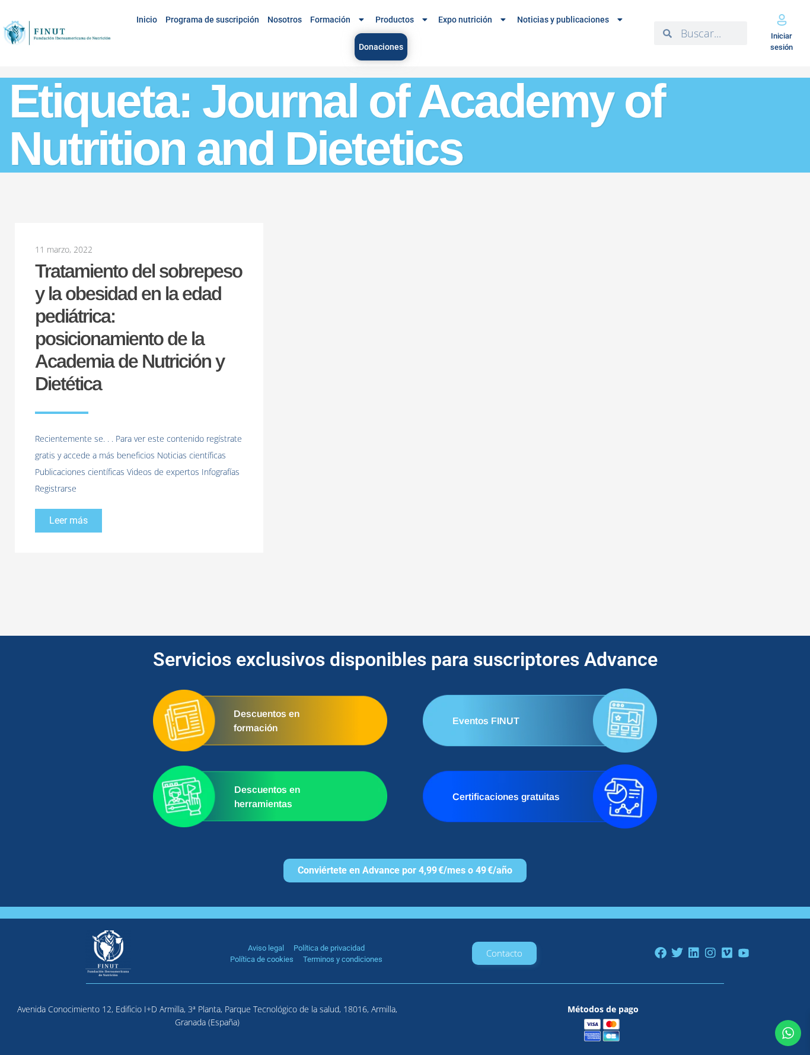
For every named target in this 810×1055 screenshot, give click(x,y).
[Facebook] (660, 953)
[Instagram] (710, 953)
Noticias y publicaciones (563, 19)
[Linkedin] (693, 953)
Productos (394, 19)
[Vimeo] (727, 953)
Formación (330, 19)
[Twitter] (677, 953)
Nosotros (284, 19)
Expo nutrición (465, 19)
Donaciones (381, 47)
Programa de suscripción (212, 19)
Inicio (146, 19)
